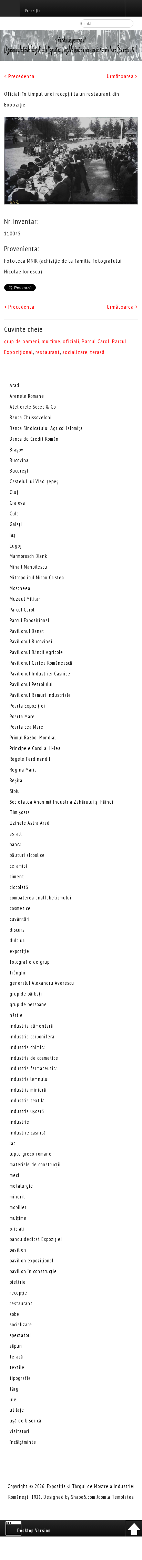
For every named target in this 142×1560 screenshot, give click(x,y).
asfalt (16, 833)
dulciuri (18, 940)
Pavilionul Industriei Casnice (40, 673)
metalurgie (21, 1186)
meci (14, 1175)
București (20, 470)
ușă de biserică (25, 1420)
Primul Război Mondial (33, 737)
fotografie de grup (30, 962)
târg (14, 1388)
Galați (16, 524)
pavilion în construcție (33, 1271)
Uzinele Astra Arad (30, 823)
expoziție (19, 951)
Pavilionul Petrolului (31, 684)
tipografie (20, 1378)
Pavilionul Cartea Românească (41, 663)
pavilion (18, 1249)
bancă (16, 844)
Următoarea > (122, 76)
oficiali (71, 341)
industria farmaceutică (34, 1068)
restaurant (48, 351)
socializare (75, 351)
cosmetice (20, 908)
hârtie (16, 1015)
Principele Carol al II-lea (35, 748)
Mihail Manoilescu (28, 566)
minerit (17, 1196)
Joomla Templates (115, 1497)
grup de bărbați (26, 993)
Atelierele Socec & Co (33, 406)
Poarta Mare (22, 716)
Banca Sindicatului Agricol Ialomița (46, 428)
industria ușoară (27, 1111)
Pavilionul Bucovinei (31, 641)
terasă (97, 351)
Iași (13, 535)
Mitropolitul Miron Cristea (37, 577)
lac (13, 1143)
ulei (14, 1399)
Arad (14, 385)
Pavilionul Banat (27, 631)
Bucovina (19, 460)
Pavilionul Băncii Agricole (36, 652)
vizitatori (19, 1431)
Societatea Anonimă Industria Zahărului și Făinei (61, 801)
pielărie (18, 1282)
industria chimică (28, 1047)
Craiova (17, 502)
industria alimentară (31, 1025)
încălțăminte (23, 1442)
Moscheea (20, 588)
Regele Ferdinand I (30, 759)
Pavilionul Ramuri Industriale (40, 695)
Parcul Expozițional (29, 620)
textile (17, 1367)
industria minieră (28, 1089)
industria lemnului (29, 1079)
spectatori (20, 1335)
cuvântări (20, 919)
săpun (16, 1346)
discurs (17, 929)
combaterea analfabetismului (40, 897)
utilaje (17, 1410)
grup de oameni (21, 341)
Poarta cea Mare (26, 726)
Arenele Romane (27, 396)
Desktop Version (34, 1530)
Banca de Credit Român (34, 439)
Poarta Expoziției (27, 705)
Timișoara (20, 812)
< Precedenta (19, 76)
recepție (18, 1292)
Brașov (16, 449)
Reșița (16, 780)
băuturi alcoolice (27, 855)
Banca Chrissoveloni (31, 417)
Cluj (14, 492)
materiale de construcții (35, 1164)
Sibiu (15, 791)
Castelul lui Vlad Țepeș (34, 481)
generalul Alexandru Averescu (42, 983)
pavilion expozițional (31, 1260)
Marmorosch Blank (28, 556)
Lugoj (16, 545)
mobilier (18, 1207)
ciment (17, 876)
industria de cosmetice (34, 1058)
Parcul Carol (96, 341)
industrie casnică (28, 1132)
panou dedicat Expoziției (36, 1239)
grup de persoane (28, 1004)
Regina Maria (23, 769)
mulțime (51, 341)
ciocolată (19, 887)
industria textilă (27, 1100)
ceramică (19, 865)
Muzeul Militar (25, 599)
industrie (19, 1122)
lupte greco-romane (31, 1153)
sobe (14, 1314)
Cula (14, 513)
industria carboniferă (32, 1036)
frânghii (18, 972)
